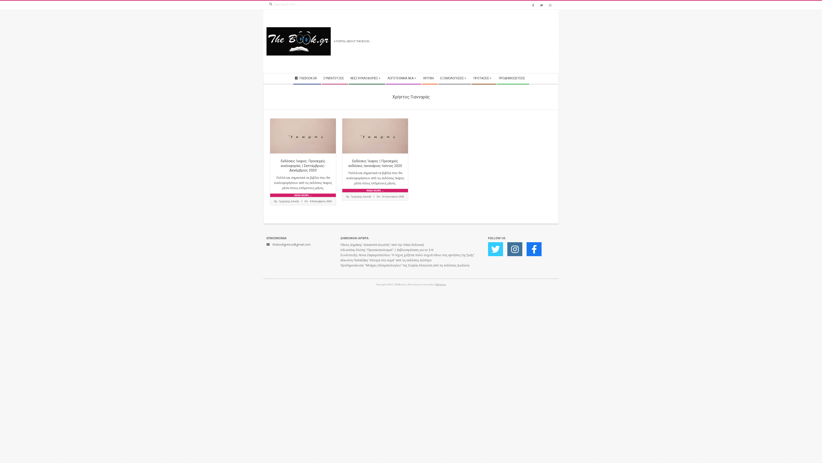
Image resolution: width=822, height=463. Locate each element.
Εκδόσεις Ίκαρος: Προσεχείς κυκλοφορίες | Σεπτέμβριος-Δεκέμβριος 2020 (303, 165)
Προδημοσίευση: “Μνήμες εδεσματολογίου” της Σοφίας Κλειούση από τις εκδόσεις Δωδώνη (404, 265)
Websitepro (440, 284)
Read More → (303, 195)
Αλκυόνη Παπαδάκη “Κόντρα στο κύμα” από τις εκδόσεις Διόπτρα (385, 260)
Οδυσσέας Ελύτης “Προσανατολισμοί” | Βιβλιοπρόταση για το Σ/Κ (386, 250)
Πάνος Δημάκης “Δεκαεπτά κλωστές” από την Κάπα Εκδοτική (382, 245)
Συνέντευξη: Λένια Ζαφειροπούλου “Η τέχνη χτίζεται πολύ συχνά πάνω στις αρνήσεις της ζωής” (407, 255)
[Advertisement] (483, 41)
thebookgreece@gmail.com (292, 244)
